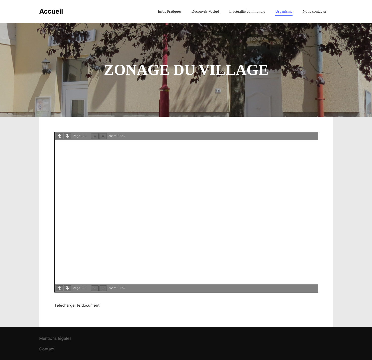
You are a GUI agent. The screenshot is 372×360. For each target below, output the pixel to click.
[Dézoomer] (95, 136)
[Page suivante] (67, 136)
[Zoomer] (103, 136)
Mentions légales (55, 338)
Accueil (51, 11)
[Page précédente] (59, 136)
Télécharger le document (76, 305)
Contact (47, 348)
